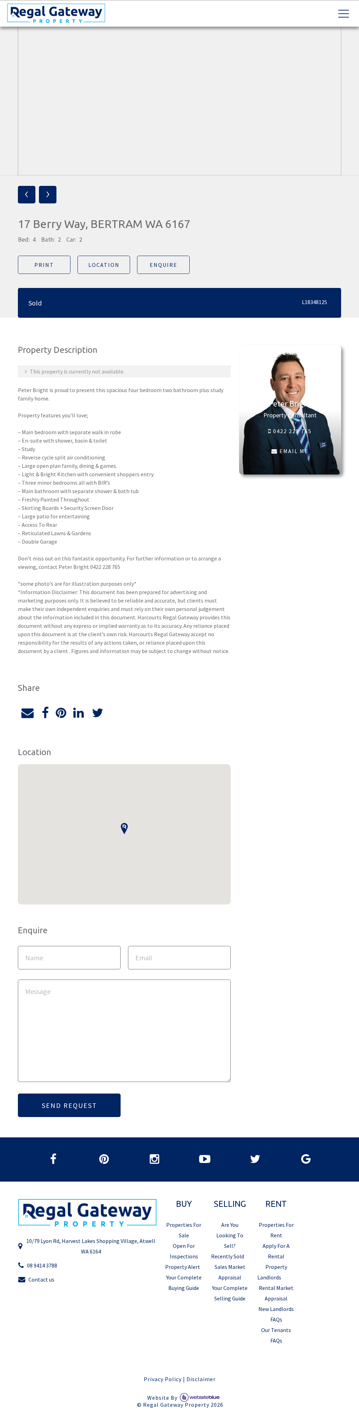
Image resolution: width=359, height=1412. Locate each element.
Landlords (269, 1277)
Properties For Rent (276, 1230)
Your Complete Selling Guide (230, 1293)
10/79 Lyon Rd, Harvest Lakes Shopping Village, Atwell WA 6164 (90, 1246)
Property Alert (182, 1266)
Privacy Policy (163, 1379)
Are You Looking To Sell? (229, 1235)
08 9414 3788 (42, 1265)
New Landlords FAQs (276, 1314)
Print (44, 264)
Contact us (41, 1279)
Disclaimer (201, 1379)
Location (104, 264)
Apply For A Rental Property (276, 1256)
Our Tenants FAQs (276, 1335)
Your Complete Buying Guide (184, 1282)
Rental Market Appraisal (276, 1293)
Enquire (163, 264)
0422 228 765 (291, 431)
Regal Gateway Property (183, 1404)
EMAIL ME (293, 451)
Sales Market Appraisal (230, 1272)
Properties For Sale (183, 1230)
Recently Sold (227, 1256)
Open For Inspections (184, 1251)
